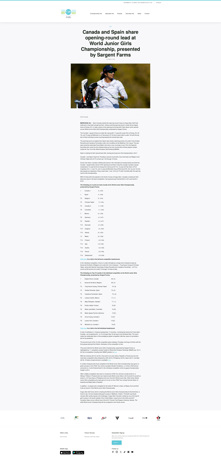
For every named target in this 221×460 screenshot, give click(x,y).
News (139, 14)
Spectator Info (109, 14)
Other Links (64, 433)
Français (158, 2)
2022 (110, 26)
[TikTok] (124, 452)
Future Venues (90, 433)
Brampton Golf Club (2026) (92, 436)
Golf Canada (63, 436)
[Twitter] (121, 452)
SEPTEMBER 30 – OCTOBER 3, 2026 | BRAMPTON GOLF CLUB (138, 2)
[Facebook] (113, 452)
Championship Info (96, 14)
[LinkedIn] (128, 452)
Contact (147, 14)
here (115, 352)
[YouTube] (132, 452)
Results (119, 14)
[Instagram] (117, 452)
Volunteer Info (130, 14)
